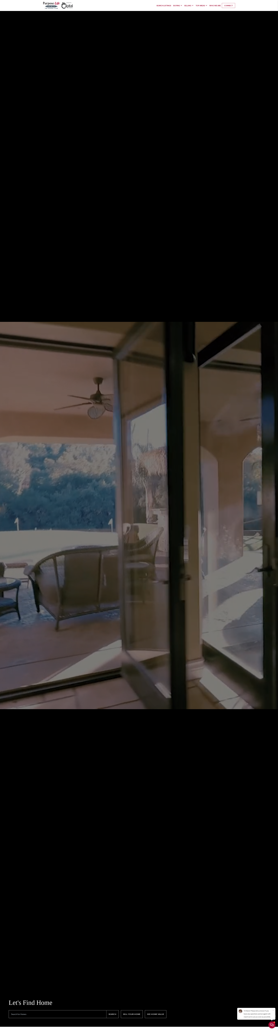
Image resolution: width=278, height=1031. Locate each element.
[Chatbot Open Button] (271, 1024)
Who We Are (215, 5)
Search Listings (163, 5)
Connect (228, 5)
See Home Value (155, 1014)
